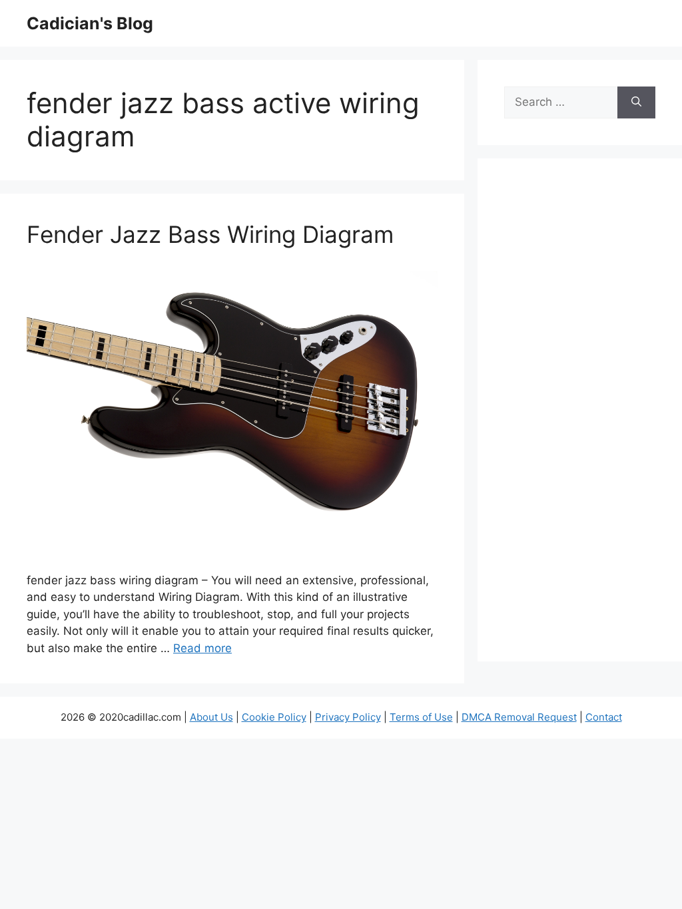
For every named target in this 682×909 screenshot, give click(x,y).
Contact (603, 717)
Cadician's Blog (90, 23)
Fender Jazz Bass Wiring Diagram (210, 234)
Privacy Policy (348, 717)
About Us (211, 717)
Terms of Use (421, 717)
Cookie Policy (274, 717)
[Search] (636, 102)
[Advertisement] (579, 418)
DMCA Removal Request (519, 717)
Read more (202, 648)
